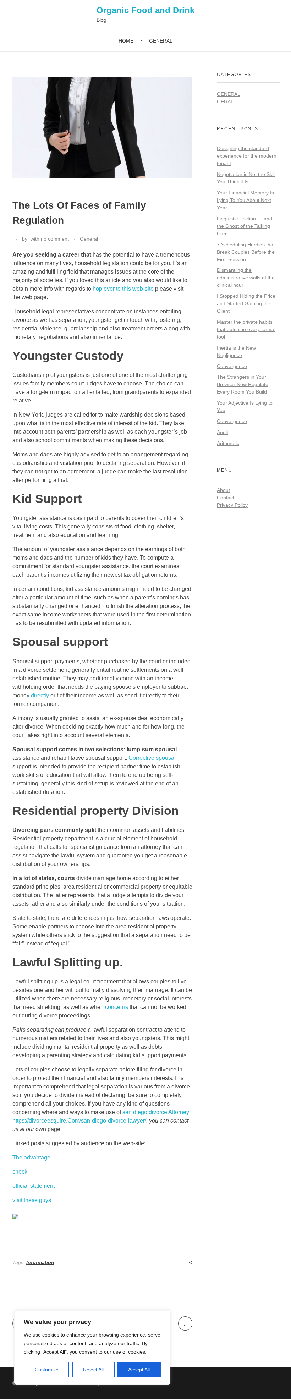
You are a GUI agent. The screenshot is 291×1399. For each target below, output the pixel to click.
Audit (222, 432)
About (223, 490)
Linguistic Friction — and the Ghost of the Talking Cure (244, 226)
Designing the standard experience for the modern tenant (246, 156)
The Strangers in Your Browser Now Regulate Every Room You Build (242, 384)
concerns (116, 1007)
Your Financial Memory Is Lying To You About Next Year (245, 200)
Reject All (93, 1369)
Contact (225, 497)
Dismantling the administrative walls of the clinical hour (246, 277)
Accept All (139, 1369)
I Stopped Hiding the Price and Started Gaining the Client (246, 303)
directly (40, 695)
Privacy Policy (232, 505)
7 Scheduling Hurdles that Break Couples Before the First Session (246, 252)
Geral (225, 101)
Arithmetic (228, 443)
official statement (33, 1186)
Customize (47, 1369)
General (89, 239)
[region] (92, 1347)
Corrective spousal (152, 758)
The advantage (31, 1157)
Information (40, 1262)
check (19, 1172)
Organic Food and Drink (145, 10)
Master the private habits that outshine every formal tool (246, 329)
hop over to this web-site (123, 289)
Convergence (232, 366)
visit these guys (31, 1200)
